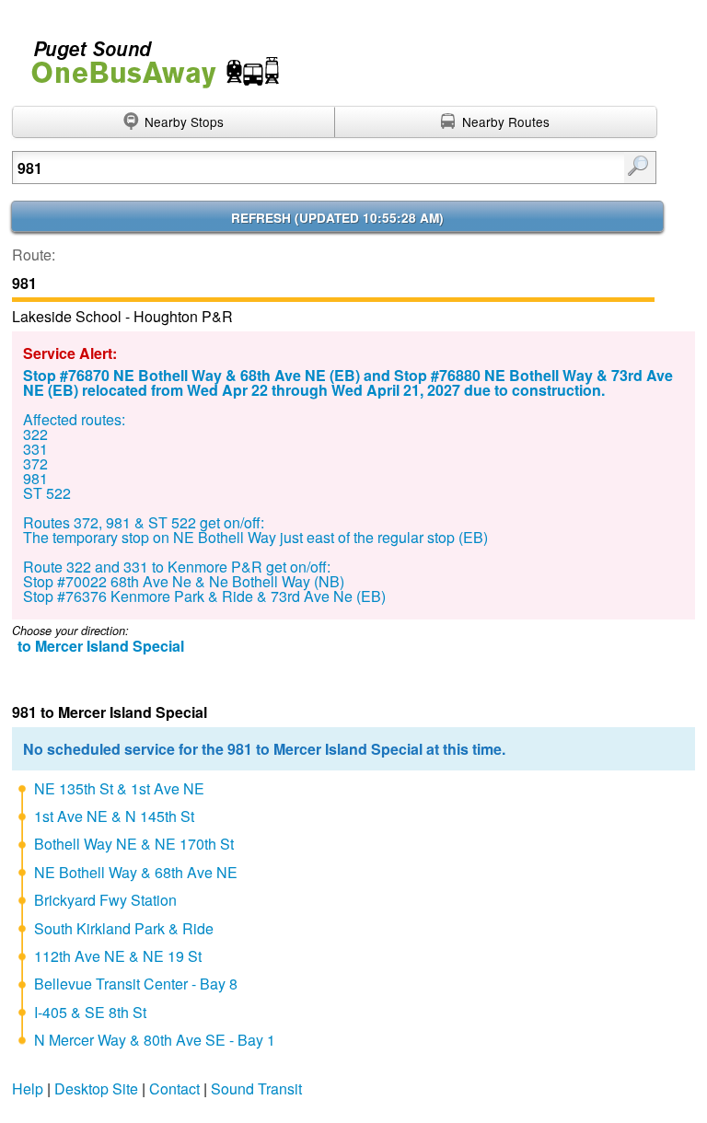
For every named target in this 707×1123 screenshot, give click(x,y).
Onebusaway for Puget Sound (147, 56)
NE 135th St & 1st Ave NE (119, 788)
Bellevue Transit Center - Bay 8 (136, 983)
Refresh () (337, 217)
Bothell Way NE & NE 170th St (134, 843)
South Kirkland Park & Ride (124, 928)
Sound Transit (256, 1088)
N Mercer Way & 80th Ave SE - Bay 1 (154, 1039)
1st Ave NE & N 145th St (114, 816)
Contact (174, 1088)
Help (27, 1088)
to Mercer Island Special (100, 645)
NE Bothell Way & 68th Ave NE (136, 872)
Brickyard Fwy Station (105, 899)
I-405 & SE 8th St (90, 1012)
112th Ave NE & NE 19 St (118, 956)
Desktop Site (96, 1088)
